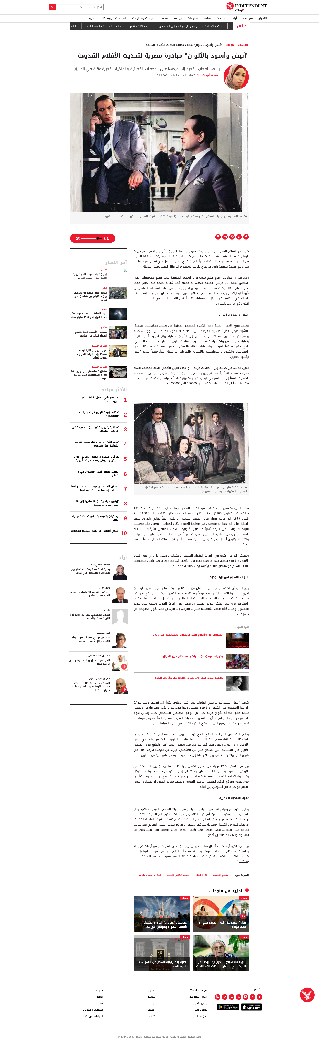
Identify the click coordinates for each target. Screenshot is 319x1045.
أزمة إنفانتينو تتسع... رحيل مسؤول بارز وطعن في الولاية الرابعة (142, 26)
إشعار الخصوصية (198, 996)
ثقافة (207, 18)
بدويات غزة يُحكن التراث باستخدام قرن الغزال (193, 656)
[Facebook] (259, 997)
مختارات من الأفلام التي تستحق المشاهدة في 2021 (188, 635)
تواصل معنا (201, 1009)
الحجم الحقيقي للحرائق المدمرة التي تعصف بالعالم (90, 616)
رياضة (178, 18)
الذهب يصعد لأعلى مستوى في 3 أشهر (98, 473)
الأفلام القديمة (221, 875)
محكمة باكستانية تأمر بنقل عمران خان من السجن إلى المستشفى (215, 26)
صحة (165, 18)
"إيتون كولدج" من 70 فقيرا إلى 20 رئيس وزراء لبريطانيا (97, 503)
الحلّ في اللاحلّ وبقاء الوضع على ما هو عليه (89, 662)
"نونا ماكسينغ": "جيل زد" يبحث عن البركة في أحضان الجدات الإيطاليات (221, 964)
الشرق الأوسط (99, 346)
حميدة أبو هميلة (207, 75)
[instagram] (245, 997)
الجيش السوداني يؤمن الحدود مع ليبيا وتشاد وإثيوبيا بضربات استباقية (95, 488)
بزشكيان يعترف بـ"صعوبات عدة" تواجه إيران (95, 518)
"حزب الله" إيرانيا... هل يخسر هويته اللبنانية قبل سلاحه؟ (97, 443)
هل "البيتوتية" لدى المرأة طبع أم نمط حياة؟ (222, 925)
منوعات (193, 18)
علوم (104, 309)
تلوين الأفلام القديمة (177, 875)
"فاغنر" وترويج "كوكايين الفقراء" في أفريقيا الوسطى (95, 429)
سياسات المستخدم (197, 990)
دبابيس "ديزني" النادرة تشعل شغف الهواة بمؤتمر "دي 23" (165, 925)
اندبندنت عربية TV (114, 18)
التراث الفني (201, 875)
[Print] (218, 237)
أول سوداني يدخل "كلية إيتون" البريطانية (99, 399)
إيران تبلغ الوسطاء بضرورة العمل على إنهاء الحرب (90, 276)
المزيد (92, 18)
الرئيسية (243, 45)
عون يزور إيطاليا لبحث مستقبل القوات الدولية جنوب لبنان (92, 354)
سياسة (248, 18)
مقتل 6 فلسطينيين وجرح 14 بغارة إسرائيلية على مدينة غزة (89, 375)
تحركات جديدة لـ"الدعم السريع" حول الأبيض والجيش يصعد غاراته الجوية (96, 458)
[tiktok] (224, 997)
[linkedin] (231, 997)
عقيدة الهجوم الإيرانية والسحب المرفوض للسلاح (90, 594)
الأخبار (263, 18)
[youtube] (238, 997)
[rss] (217, 997)
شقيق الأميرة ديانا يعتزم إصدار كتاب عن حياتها (91, 333)
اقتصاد (222, 18)
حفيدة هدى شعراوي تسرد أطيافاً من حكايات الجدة (189, 678)
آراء (234, 18)
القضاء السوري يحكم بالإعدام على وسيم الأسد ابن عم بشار (72, 26)
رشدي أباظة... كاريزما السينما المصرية (95, 530)
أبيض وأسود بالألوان (150, 875)
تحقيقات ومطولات (144, 18)
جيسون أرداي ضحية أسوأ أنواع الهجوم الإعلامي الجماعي (91, 639)
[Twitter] (252, 997)
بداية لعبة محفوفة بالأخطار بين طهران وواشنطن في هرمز (89, 296)
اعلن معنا (202, 1016)
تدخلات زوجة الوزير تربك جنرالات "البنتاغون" (99, 414)
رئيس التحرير (200, 1003)
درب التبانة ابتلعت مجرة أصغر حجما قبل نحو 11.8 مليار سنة (88, 315)
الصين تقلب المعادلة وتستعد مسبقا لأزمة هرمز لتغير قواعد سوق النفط (91, 687)
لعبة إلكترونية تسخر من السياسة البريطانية (163, 964)
